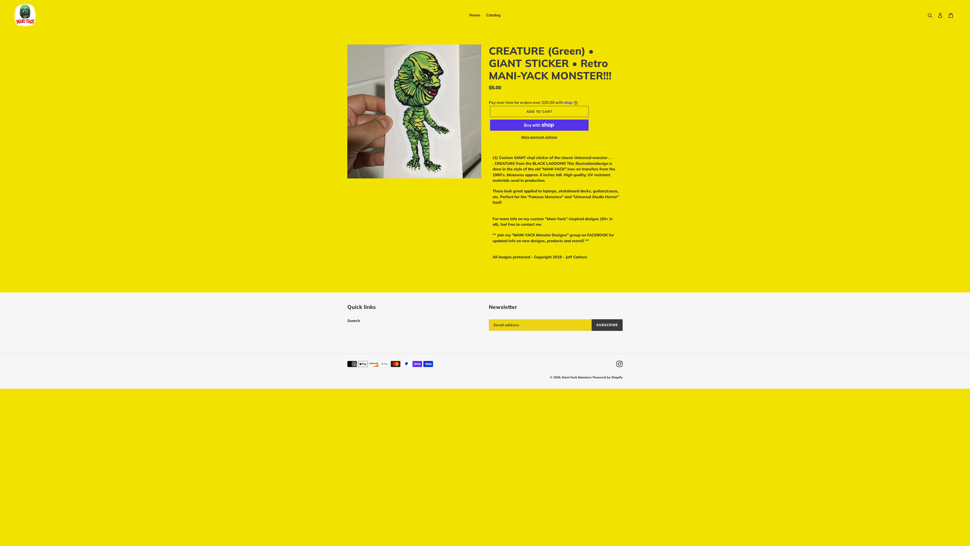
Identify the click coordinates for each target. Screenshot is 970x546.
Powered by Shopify (608, 377)
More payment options (539, 137)
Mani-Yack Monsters (577, 377)
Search (353, 320)
